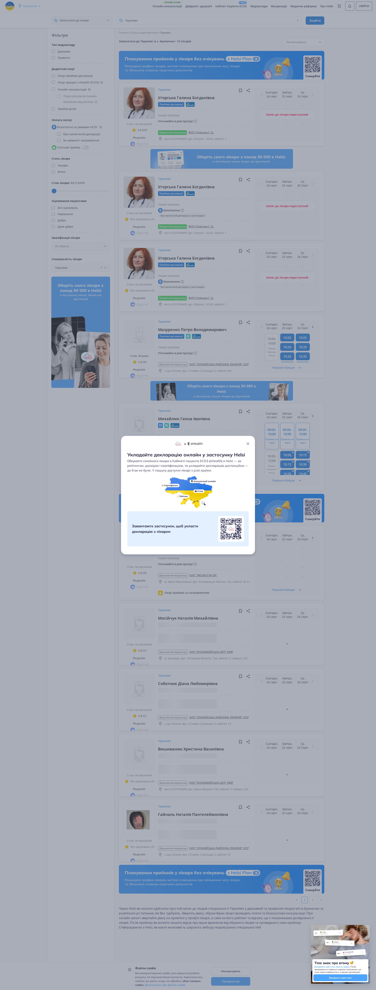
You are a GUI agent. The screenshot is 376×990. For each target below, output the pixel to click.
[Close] (248, 443)
